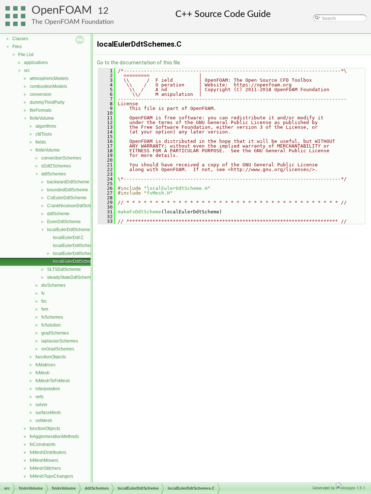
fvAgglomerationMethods (54, 436)
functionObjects (51, 356)
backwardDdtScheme (68, 181)
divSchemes (53, 285)
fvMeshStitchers (45, 468)
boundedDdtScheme (67, 189)
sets (39, 396)
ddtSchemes (53, 173)
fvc (44, 301)
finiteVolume (42, 118)
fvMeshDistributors (48, 452)
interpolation (48, 388)
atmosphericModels (49, 78)
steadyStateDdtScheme (70, 277)
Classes (20, 38)
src (27, 70)
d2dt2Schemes (56, 166)
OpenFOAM (62, 10)
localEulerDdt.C (68, 237)
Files (17, 46)
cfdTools (44, 134)
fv (43, 293)
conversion (40, 94)
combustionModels (48, 86)
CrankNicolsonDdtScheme (73, 205)
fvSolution (51, 325)
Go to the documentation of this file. (139, 62)
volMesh (44, 420)
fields (41, 142)
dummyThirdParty (47, 102)
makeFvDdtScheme (139, 211)
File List (25, 54)
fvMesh (43, 372)
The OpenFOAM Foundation (73, 21)
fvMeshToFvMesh (53, 380)
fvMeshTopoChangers (51, 476)
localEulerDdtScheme (68, 229)
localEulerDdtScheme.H (76, 253)
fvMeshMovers (44, 460)
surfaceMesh (48, 412)
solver (41, 404)
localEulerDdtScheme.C (76, 245)
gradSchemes (55, 333)
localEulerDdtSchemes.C (78, 261)
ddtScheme (58, 213)
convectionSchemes (61, 158)
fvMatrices (45, 364)
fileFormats (40, 110)
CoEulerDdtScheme (67, 197)
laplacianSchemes (59, 341)
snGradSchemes (57, 349)
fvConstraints (42, 444)
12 (103, 11)
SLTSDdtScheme (64, 269)
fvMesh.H (158, 193)
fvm (44, 309)
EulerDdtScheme (64, 221)
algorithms (46, 126)
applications (36, 62)
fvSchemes (52, 317)
